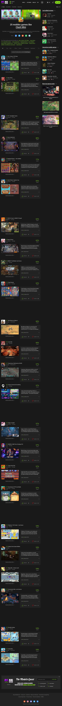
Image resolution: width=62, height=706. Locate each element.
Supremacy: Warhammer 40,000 (14, 363)
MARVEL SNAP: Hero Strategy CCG (14, 444)
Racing (48, 28)
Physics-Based (54, 34)
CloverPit (49, 13)
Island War (9, 648)
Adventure (49, 21)
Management (13, 364)
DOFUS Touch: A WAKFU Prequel (14, 218)
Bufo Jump (49, 69)
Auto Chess (9, 77)
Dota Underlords (10, 137)
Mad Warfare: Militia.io (51, 56)
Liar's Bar (9, 342)
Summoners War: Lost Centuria (14, 589)
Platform (49, 71)
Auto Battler (8, 57)
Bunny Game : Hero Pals (52, 76)
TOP (38, 2)
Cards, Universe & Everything (13, 384)
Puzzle (48, 34)
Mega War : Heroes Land (12, 568)
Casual (48, 15)
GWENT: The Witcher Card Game (13, 261)
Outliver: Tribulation (51, 63)
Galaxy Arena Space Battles (13, 546)
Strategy (13, 57)
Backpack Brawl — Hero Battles (13, 158)
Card (7, 343)
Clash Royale (10, 282)
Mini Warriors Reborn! (12, 320)
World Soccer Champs (51, 39)
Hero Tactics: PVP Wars (12, 56)
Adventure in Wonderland (52, 20)
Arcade (52, 28)
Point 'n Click (54, 21)
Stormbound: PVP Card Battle (13, 487)
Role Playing (8, 424)
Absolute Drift (50, 26)
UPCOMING (29, 2)
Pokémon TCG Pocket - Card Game (14, 525)
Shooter (52, 58)
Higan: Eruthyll (10, 422)
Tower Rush (8, 283)
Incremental (49, 77)
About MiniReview (16, 694)
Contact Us (23, 694)
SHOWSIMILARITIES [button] (25, 68)
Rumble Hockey (10, 627)
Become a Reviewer (34, 694)
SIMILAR (34, 2)
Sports (7, 628)
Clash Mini (21, 27)
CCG (7, 262)
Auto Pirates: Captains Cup (12, 180)
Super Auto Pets (10, 465)
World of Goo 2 (50, 33)
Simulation (12, 650)
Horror (53, 64)
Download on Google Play (44, 694)
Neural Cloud (9, 239)
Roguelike (53, 15)
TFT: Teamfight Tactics (11, 116)
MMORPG (8, 219)
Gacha (11, 590)
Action (48, 58)
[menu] (30, 2)
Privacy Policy (29, 696)
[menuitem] (24, 2)
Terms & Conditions (36, 696)
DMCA (42, 696)
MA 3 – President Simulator (52, 50)
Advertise (28, 694)
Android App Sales (21, 696)
